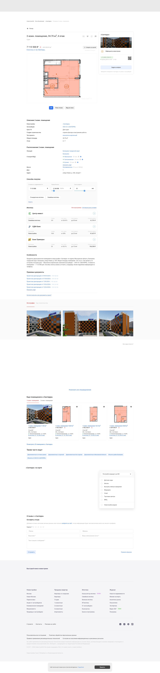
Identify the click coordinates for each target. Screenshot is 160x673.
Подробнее (81, 667)
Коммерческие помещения (35, 606)
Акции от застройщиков (34, 603)
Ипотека (76, 14)
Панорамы (113, 612)
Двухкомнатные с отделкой (56, 454)
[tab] (33, 401)
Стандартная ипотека (37, 197)
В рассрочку (86, 609)
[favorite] (121, 14)
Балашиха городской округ (71, 151)
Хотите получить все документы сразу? (39, 295)
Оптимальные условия (89, 207)
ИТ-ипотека (85, 603)
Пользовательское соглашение (36, 635)
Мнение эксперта (115, 596)
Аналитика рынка (115, 599)
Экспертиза (113, 606)
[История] (117, 14)
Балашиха (66, 154)
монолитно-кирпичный (70, 135)
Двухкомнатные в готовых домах (37, 454)
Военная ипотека (87, 599)
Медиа (83, 14)
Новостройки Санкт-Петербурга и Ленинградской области (45, 653)
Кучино (66, 162)
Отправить (31, 552)
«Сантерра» (48, 21)
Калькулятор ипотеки (91, 593)
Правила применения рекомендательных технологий (43, 638)
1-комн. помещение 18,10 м (91, 426)
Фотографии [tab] (30, 303)
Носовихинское (73, 167)
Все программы (76, 207)
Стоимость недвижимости (35, 184)
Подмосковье (31, 599)
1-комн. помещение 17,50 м (37, 426)
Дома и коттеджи (67, 14)
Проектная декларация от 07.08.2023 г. (42, 278)
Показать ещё (31, 290)
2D (51, 108)
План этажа (59, 108)
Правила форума (126, 552)
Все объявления (39, 21)
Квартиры (57, 14)
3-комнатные (58, 609)
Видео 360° (115, 609)
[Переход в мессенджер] (132, 624)
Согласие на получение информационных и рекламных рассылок (83, 638)
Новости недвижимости (117, 593)
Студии (56, 599)
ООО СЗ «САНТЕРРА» (69, 127)
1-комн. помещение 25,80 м (119, 426)
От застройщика (87, 606)
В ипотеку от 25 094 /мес (118, 435)
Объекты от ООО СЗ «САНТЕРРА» (37, 458)
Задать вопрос (116, 67)
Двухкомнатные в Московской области (95, 454)
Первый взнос (55, 184)
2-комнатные (58, 606)
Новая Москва (31, 596)
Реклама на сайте (50, 624)
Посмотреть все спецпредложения (80, 390)
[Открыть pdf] (84, 36)
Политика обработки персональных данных (62, 635)
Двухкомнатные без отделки (74, 454)
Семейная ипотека (53, 197)
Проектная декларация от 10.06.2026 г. (42, 284)
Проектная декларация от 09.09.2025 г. (42, 276)
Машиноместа (31, 609)
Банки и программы (88, 612)
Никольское (68, 156)
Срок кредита (78, 184)
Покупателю (113, 603)
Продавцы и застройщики (35, 612)
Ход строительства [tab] (42, 303)
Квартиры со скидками (61, 593)
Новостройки (49, 14)
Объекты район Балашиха (115, 454)
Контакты (39, 624)
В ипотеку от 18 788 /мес (63, 435)
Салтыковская (69, 159)
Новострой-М (30, 21)
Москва (29, 593)
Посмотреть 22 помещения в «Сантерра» (40, 444)
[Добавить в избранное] (88, 36)
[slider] (54, 191)
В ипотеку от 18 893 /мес (90, 435)
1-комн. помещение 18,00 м (64, 426)
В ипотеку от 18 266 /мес (36, 435)
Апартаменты (58, 612)
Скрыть (30, 202)
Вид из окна (70, 108)
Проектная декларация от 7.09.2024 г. (42, 281)
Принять (102, 667)
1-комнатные (58, 603)
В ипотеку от (36, 50)
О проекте (30, 624)
